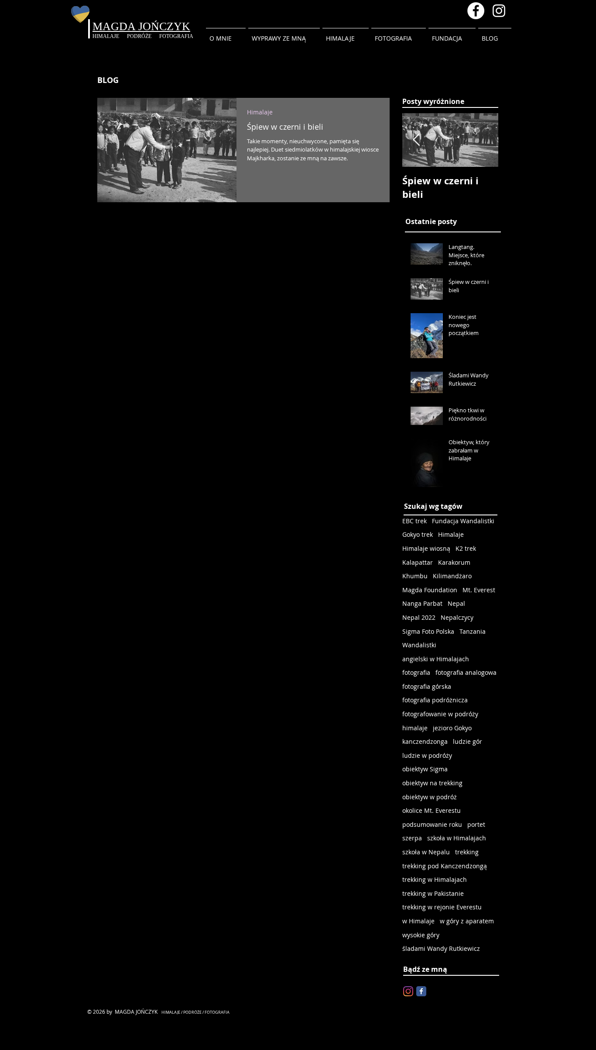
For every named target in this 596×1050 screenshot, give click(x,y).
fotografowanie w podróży (440, 714)
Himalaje (260, 112)
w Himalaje (418, 921)
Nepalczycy (457, 617)
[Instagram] (408, 991)
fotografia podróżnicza (435, 700)
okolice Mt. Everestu (431, 810)
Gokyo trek (417, 534)
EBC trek (414, 521)
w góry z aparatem (467, 921)
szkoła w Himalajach (456, 838)
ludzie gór (467, 741)
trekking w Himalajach (434, 879)
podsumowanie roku (432, 824)
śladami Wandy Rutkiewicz (441, 948)
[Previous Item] (416, 140)
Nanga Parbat (422, 603)
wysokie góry (420, 935)
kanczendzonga (425, 741)
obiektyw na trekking (432, 783)
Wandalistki (419, 645)
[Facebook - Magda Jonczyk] (475, 10)
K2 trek (466, 548)
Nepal (456, 603)
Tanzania (472, 631)
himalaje (415, 728)
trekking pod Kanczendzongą (444, 866)
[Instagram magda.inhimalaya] (498, 10)
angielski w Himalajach (435, 659)
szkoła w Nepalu (426, 852)
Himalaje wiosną (426, 548)
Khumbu (415, 576)
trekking (467, 852)
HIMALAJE (109, 36)
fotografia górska (426, 686)
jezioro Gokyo (452, 728)
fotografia (416, 672)
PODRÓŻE (143, 36)
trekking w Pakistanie (433, 893)
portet (476, 824)
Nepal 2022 (418, 617)
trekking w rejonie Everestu (442, 907)
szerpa (412, 838)
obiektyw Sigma (425, 769)
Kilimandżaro (452, 576)
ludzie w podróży (427, 755)
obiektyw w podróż (429, 797)
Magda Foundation (429, 590)
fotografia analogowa (466, 672)
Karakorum (454, 562)
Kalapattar (417, 562)
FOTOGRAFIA (176, 36)
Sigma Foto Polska (428, 631)
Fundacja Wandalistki (463, 521)
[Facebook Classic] (421, 991)
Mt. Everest (478, 590)
